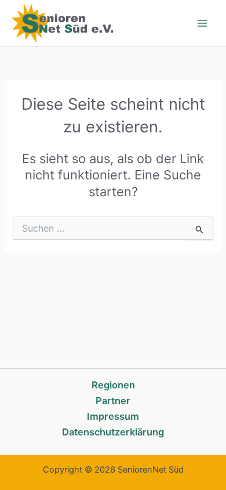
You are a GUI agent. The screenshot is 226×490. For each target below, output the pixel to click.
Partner (113, 400)
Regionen (113, 385)
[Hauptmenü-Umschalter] (202, 23)
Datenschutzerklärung (113, 432)
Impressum (113, 416)
